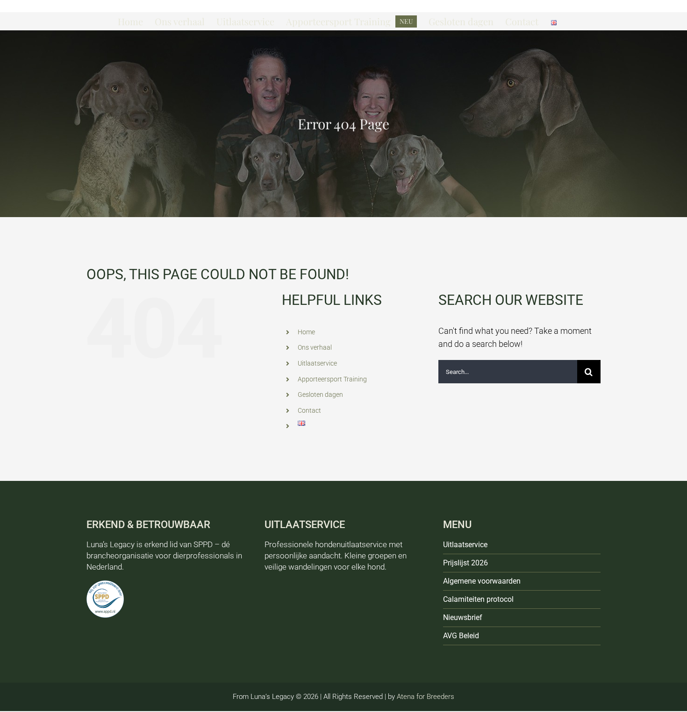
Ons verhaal (315, 347)
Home (306, 332)
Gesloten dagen (320, 394)
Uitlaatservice (317, 363)
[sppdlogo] (105, 584)
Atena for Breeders (425, 696)
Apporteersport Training (332, 379)
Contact (309, 410)
